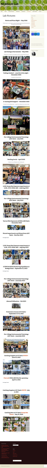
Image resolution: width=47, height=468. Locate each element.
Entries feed (14, 453)
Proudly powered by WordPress (5, 466)
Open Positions (35, 11)
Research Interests (11, 11)
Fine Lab (6, 378)
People (6, 11)
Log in (13, 452)
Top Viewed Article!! (4, 455)
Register (14, 450)
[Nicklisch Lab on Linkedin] (35, 34)
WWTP (25, 355)
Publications (18, 11)
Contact (40, 11)
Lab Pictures (29, 11)
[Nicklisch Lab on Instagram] (32, 34)
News (2, 11)
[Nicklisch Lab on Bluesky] (38, 34)
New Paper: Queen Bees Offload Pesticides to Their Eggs (5, 446)
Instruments (23, 11)
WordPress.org (15, 456)
